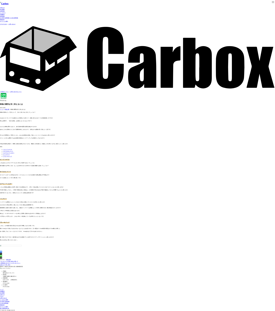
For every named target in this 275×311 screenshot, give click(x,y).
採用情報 (2, 16)
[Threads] (137, 258)
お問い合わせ (3, 298)
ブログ (1, 296)
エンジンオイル (7, 149)
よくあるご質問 (4, 299)
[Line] (137, 256)
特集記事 (8, 259)
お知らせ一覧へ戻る (5, 264)
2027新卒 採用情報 (4, 18)
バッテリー (6, 154)
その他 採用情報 (14, 18)
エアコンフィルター (8, 153)
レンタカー (3, 12)
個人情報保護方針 (4, 308)
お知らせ (2, 7)
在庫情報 (2, 11)
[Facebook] (137, 252)
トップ (1, 289)
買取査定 (2, 19)
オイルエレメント (8, 151)
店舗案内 (2, 14)
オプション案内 (4, 21)
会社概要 (2, 9)
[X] (137, 254)
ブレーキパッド (7, 156)
